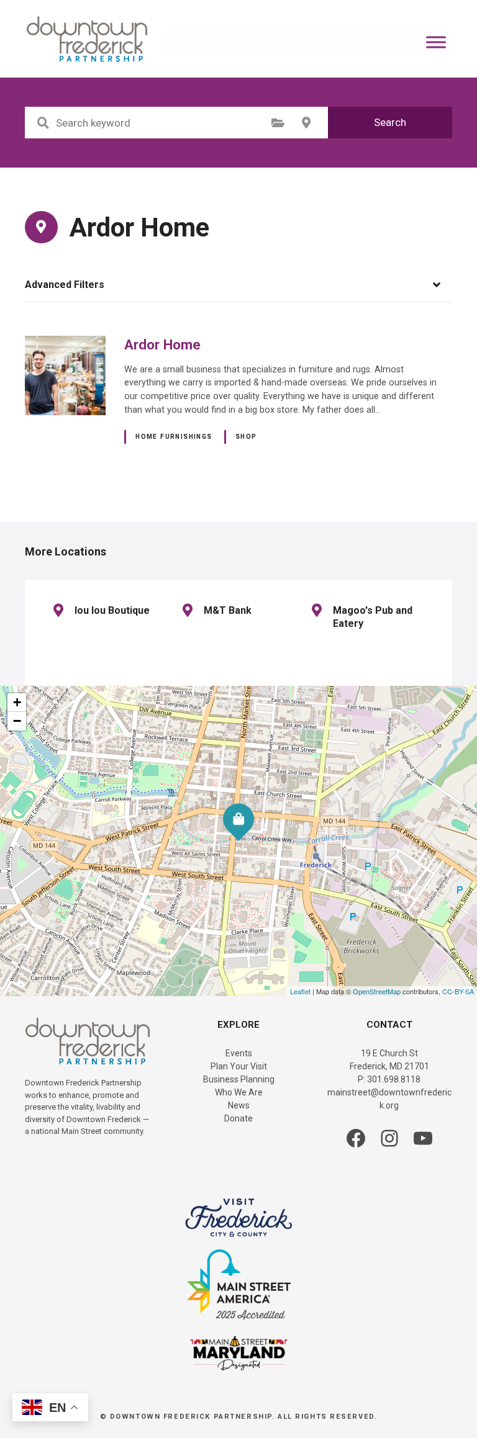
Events (238, 1053)
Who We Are (239, 1092)
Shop (246, 436)
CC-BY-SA (458, 991)
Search (390, 122)
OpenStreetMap (377, 991)
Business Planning (239, 1079)
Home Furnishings (173, 436)
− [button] (17, 721)
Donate (238, 1118)
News (239, 1105)
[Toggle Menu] (436, 42)
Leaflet (300, 991)
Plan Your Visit (239, 1066)
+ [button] (17, 702)
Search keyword (42, 122)
